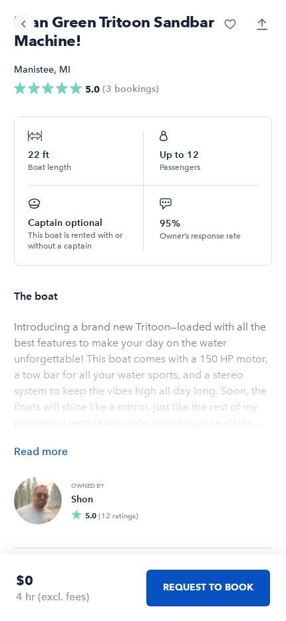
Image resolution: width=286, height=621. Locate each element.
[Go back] (24, 24)
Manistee (34, 69)
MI (65, 69)
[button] (230, 24)
